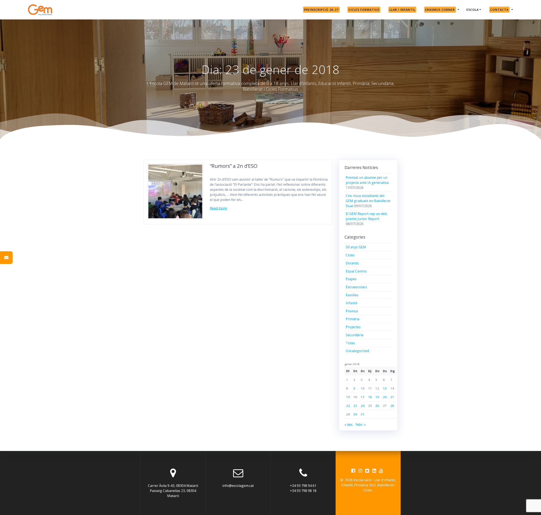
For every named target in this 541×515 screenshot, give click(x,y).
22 (348, 405)
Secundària (354, 335)
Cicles (350, 255)
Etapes (351, 279)
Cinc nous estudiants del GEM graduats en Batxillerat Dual (368, 200)
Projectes (353, 327)
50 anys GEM (356, 247)
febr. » (361, 424)
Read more (218, 208)
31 (363, 414)
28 (392, 405)
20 (385, 397)
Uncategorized (357, 350)
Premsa (352, 311)
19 (377, 397)
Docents (352, 263)
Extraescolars (356, 287)
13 (385, 388)
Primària (352, 319)
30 (355, 414)
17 (363, 397)
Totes (350, 343)
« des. (348, 424)
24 (363, 405)
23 (355, 405)
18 (370, 397)
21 (392, 397)
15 (348, 397)
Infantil (351, 303)
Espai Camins (356, 271)
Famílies (352, 295)
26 (377, 405)
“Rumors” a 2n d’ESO (233, 165)
